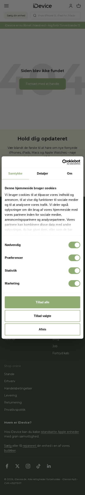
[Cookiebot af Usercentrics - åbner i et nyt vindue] (62, 162)
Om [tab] (69, 173)
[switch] (74, 257)
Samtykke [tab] (15, 173)
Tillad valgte (42, 316)
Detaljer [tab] (42, 173)
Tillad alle (42, 302)
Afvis (42, 329)
